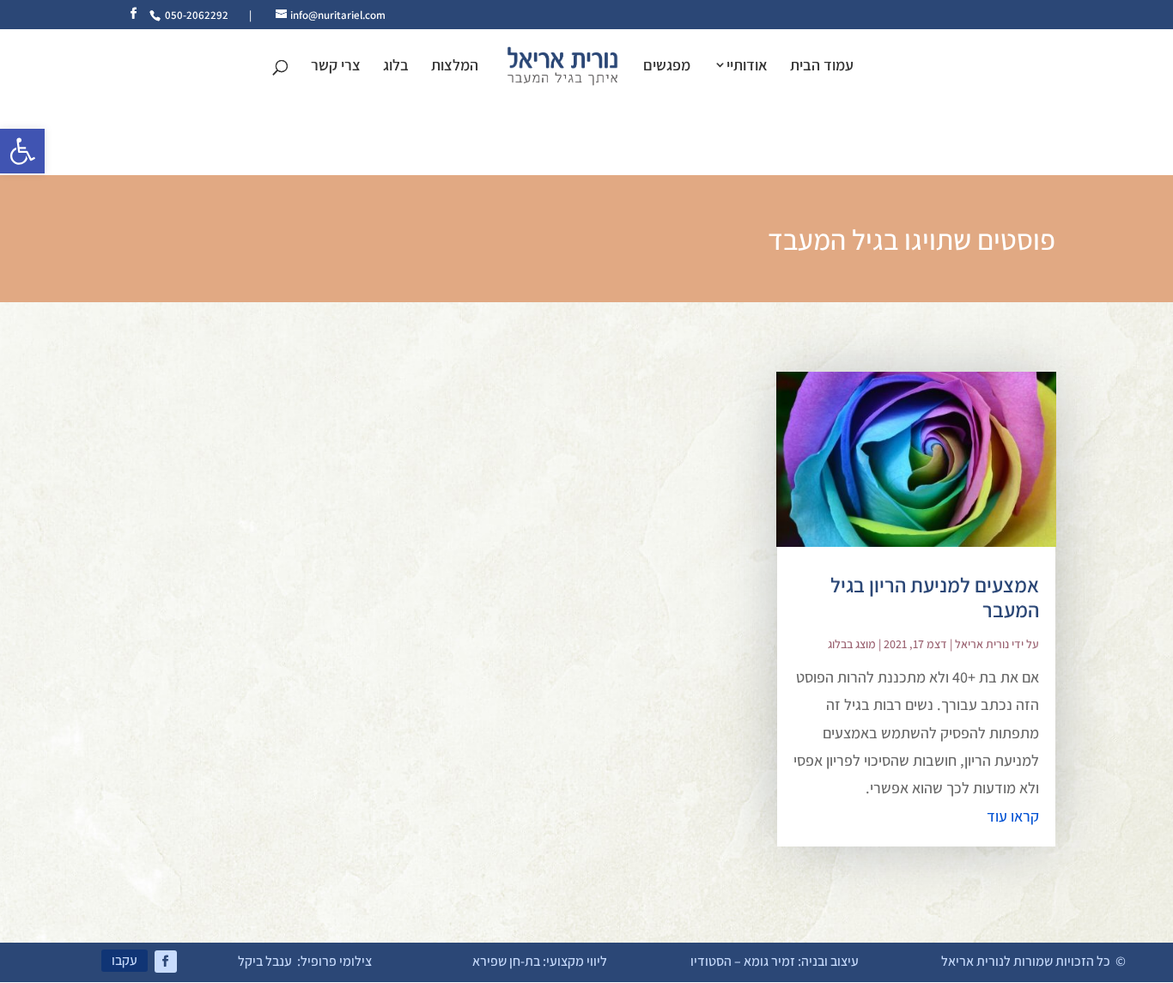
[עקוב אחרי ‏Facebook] (166, 961)
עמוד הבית (822, 67)
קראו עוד (1013, 816)
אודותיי (747, 66)
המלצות (454, 67)
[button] (22, 151)
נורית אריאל (982, 644)
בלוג (396, 67)
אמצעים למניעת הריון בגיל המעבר (934, 597)
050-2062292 (196, 15)
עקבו (124, 960)
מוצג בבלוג (852, 644)
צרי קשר (336, 67)
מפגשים (666, 67)
